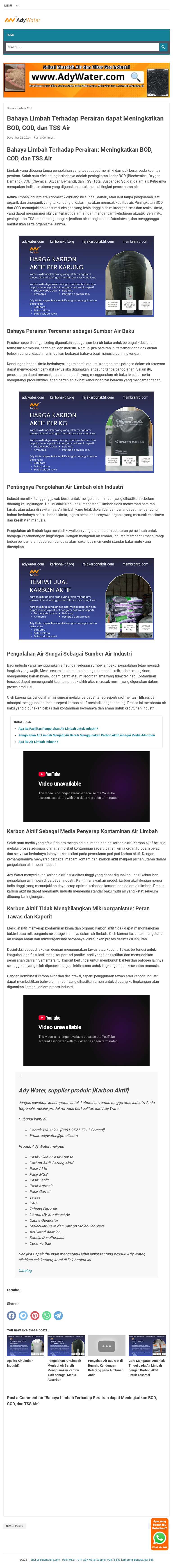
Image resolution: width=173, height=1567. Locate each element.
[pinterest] (34, 1315)
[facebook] (11, 1315)
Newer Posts (14, 1526)
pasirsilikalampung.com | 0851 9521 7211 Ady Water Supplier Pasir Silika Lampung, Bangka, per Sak (92, 1559)
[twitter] (23, 1315)
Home (10, 35)
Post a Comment (44, 137)
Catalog (25, 1270)
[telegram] (58, 1315)
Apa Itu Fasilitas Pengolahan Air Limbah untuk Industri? (58, 728)
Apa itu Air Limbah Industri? (38, 742)
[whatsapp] (46, 1315)
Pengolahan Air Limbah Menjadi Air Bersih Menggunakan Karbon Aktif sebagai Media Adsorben (86, 735)
